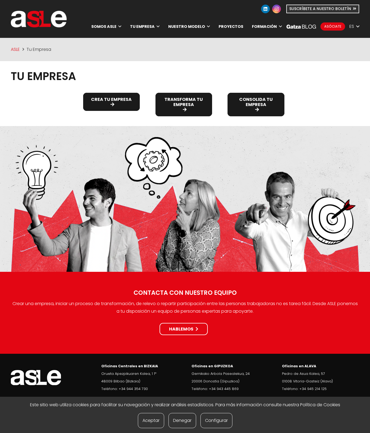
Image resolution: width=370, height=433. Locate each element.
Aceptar (151, 420)
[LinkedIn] (265, 9)
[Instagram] (276, 9)
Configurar (216, 420)
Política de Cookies (320, 405)
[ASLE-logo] (39, 19)
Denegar (182, 420)
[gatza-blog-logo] (301, 27)
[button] (119, 26)
